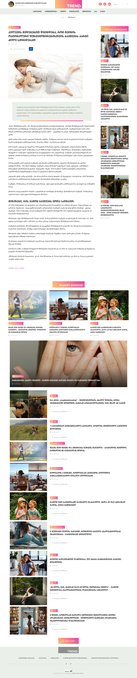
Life (95, 11)
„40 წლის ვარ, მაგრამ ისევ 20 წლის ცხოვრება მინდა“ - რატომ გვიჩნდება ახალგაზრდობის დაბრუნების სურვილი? (114, 114)
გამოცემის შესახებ (26, 658)
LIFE (105, 61)
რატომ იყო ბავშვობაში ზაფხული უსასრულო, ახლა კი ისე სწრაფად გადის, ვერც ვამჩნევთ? (109, 329)
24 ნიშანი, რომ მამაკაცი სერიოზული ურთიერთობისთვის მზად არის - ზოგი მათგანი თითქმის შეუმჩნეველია (114, 210)
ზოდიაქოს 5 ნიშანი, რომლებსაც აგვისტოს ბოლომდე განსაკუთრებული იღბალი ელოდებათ (67, 329)
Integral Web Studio (77, 673)
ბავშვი (21, 268)
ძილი (17, 268)
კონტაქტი (55, 658)
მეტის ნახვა (70, 641)
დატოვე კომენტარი (61, 411)
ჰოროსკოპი (74, 11)
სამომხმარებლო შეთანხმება (75, 658)
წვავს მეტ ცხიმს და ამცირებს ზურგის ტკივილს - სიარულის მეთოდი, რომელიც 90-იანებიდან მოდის (27, 329)
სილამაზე (37, 11)
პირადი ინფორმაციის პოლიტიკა (104, 658)
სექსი (102, 11)
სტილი (63, 11)
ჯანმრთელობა (51, 11)
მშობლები (86, 11)
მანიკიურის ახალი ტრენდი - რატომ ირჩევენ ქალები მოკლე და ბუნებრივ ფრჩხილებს (56, 380)
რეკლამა (42, 658)
